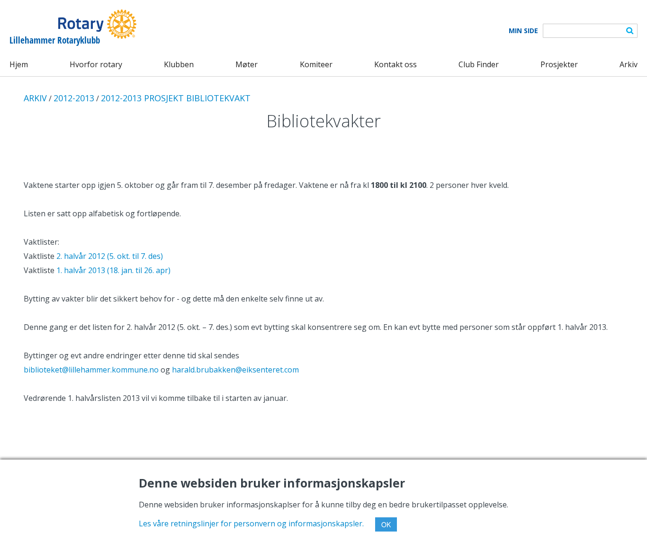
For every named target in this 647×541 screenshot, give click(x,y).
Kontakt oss (395, 64)
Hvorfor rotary (96, 64)
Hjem (18, 64)
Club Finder (478, 64)
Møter (246, 64)
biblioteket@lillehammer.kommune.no (91, 369)
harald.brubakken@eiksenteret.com (235, 369)
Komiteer (316, 64)
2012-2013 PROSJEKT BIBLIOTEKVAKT (176, 98)
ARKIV (35, 98)
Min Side (523, 30)
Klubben (179, 64)
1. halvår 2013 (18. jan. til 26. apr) (113, 270)
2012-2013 (74, 98)
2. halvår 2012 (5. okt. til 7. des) (109, 256)
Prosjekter (559, 64)
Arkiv (629, 64)
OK (386, 524)
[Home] (72, 24)
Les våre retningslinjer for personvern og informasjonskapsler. (251, 523)
